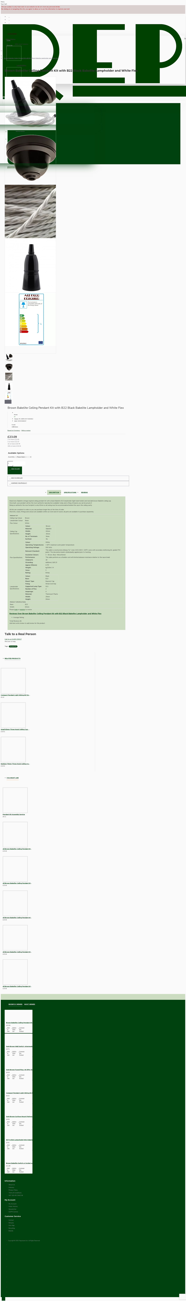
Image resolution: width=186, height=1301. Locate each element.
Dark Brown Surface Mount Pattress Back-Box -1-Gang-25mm (29, 1116)
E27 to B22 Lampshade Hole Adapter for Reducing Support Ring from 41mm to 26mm (37, 1140)
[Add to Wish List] (3, 696)
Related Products (12, 658)
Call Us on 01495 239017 (13, 639)
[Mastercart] (10, 1271)
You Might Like (13, 778)
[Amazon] (10, 1292)
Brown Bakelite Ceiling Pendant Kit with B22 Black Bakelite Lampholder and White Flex (31, 58)
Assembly (11, 457)
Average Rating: (18, 617)
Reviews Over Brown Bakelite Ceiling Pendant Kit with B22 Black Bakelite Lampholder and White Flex (55, 614)
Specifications (70, 492)
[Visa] (10, 1266)
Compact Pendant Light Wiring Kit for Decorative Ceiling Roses (29, 1093)
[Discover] (10, 1287)
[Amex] (10, 1282)
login (16, 610)
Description (54, 492)
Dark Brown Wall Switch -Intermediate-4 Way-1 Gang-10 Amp (28, 1046)
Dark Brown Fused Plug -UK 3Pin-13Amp (20, 1070)
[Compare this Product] (10, 696)
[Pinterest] (10, 1260)
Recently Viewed (15, 1004)
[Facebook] (10, 1245)
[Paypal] (10, 1277)
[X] (10, 1250)
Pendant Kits (13, 646)
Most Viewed (29, 1004)
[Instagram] (10, 1255)
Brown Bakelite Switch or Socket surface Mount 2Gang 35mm (29, 1163)
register (22, 610)
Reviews (84, 492)
